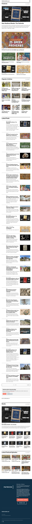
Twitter (3, 521)
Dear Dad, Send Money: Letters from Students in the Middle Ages (12, 376)
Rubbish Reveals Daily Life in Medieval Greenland (12, 321)
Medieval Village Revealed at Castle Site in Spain (12, 207)
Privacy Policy (3, 514)
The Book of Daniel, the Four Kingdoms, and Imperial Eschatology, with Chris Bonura (26, 462)
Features (3, 48)
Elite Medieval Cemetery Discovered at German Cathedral (11, 290)
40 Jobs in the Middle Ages (25, 112)
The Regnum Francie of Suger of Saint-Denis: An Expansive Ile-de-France (12, 366)
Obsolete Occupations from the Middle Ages (15, 101)
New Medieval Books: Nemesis (19, 447)
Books (2, 73)
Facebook (2, 521)
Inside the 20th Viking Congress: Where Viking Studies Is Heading (11, 237)
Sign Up (4, 393)
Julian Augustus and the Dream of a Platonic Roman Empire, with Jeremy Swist (25, 473)
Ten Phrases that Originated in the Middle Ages (15, 112)
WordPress (14, 520)
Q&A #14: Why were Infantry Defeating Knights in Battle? (16, 473)
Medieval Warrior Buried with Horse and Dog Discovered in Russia (12, 340)
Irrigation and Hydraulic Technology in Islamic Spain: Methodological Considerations (12, 268)
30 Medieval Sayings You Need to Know (26, 100)
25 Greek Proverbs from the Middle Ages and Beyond (13, 50)
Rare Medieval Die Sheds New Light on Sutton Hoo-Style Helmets (12, 247)
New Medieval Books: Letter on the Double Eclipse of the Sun (12, 279)
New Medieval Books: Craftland (5, 447)
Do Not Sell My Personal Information (6, 515)
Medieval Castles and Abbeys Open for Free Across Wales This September (12, 257)
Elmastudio (21, 520)
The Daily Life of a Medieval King (5, 112)
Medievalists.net (5, 1)
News (6, 163)
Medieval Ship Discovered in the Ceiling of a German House (12, 197)
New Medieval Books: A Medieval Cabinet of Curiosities (27, 447)
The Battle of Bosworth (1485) (6, 461)
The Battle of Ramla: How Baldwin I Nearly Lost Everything (11, 330)
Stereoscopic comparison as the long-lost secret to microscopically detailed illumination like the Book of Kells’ (12, 176)
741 (15, 384)
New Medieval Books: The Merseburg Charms (8, 74)
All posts (28, 79)
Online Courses (22, 73)
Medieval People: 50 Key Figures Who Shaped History (16, 89)
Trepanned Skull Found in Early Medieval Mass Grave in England (12, 155)
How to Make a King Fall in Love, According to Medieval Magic (23, 62)
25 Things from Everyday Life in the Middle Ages (6, 89)
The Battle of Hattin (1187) (5, 472)
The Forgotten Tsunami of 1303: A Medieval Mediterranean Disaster (8, 62)
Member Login (9, 393)
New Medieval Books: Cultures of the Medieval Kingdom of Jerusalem (27, 437)
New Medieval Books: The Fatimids (13, 23)
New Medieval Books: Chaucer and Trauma (12, 447)
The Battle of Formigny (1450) (16, 461)
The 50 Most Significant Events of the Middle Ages (26, 89)
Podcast (6, 460)
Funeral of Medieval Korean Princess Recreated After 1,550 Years (12, 165)
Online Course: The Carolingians (21, 74)
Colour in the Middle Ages (6, 100)
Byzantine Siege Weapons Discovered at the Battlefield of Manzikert (12, 301)
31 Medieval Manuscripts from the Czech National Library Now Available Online (12, 311)
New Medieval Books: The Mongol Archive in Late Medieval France (11, 351)
